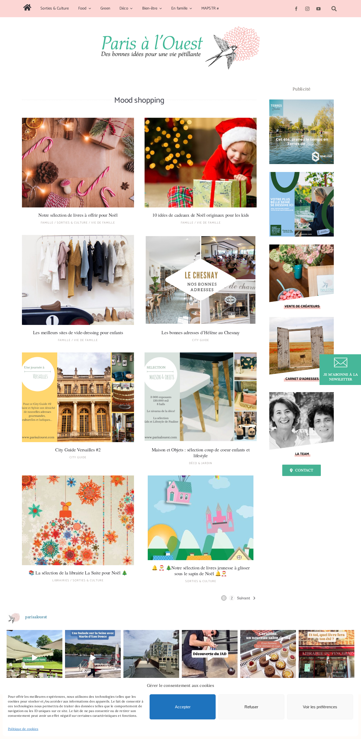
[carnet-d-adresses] (301, 319)
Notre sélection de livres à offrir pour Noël (77, 215)
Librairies (60, 580)
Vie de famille (103, 222)
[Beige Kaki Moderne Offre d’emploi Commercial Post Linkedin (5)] (301, 246)
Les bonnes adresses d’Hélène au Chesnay (200, 332)
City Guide (200, 340)
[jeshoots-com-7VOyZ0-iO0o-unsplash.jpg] (78, 120)
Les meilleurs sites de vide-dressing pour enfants (78, 332)
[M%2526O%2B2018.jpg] (201, 354)
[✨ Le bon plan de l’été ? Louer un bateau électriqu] (93, 658)
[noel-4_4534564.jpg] (78, 477)
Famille (47, 222)
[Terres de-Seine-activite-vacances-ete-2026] (301, 101)
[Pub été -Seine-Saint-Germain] (301, 174)
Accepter (183, 707)
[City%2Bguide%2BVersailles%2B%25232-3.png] (78, 354)
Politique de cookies (23, 729)
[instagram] (307, 8)
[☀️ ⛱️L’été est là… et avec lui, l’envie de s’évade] (326, 658)
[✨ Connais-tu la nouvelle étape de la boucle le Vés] (151, 658)
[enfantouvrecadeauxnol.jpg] (201, 120)
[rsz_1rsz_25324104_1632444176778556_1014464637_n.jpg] (200, 477)
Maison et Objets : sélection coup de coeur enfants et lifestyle (201, 452)
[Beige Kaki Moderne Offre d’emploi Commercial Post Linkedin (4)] (301, 394)
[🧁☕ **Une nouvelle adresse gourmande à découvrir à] (268, 658)
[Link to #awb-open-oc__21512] (334, 8)
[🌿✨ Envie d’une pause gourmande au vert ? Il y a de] (34, 658)
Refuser (251, 707)
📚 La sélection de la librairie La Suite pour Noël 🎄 (78, 572)
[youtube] (318, 8)
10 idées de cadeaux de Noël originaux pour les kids (200, 215)
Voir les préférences (320, 707)
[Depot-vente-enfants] (78, 237)
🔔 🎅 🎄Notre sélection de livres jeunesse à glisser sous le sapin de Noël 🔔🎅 (201, 570)
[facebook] (296, 8)
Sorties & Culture (72, 222)
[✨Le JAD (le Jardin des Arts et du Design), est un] (210, 658)
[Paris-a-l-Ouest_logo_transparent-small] (180, 28)
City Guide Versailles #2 (78, 449)
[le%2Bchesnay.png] (201, 237)
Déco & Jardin (200, 463)
